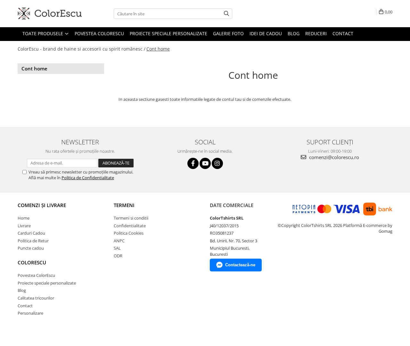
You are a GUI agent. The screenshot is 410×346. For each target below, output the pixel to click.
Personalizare (30, 313)
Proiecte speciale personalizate (168, 33)
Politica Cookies (129, 233)
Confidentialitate (130, 226)
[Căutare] (226, 13)
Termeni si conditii (131, 218)
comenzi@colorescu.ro (333, 157)
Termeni (124, 205)
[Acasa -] (50, 13)
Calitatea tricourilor (36, 298)
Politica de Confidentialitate (88, 178)
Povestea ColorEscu (99, 33)
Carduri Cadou (31, 233)
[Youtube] (205, 163)
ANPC (119, 241)
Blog (293, 33)
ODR (118, 256)
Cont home (158, 49)
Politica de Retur (33, 241)
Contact (342, 33)
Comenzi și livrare (42, 205)
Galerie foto (228, 33)
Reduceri (316, 33)
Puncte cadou (31, 248)
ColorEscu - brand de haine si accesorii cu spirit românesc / (81, 49)
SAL (117, 248)
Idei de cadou (266, 33)
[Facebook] (193, 163)
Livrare (24, 226)
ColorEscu (32, 262)
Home (23, 218)
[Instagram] (217, 163)
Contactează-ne (240, 264)
